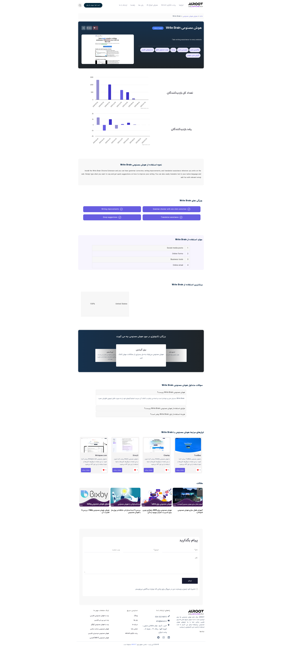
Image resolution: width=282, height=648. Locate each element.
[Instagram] (163, 637)
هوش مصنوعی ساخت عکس (99, 629)
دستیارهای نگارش (147, 50)
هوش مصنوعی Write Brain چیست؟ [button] (171, 392)
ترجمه (173, 50)
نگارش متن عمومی (193, 55)
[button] (80, 5)
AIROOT (133, 644)
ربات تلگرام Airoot (168, 5)
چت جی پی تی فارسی (101, 620)
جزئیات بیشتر (180, 470)
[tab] (141, 392)
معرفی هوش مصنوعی (190, 16)
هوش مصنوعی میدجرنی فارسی (98, 633)
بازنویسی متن (182, 50)
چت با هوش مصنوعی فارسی (99, 616)
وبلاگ (136, 616)
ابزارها (181, 5)
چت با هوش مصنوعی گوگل (100, 625)
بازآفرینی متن (194, 50)
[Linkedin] (169, 637)
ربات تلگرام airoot (131, 633)
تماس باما (134, 629)
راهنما (132, 5)
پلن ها (140, 5)
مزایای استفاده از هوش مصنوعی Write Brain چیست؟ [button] (164, 408)
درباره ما (135, 625)
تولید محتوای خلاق (162, 50)
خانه (201, 16)
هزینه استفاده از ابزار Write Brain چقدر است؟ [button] (167, 414)
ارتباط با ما (123, 5)
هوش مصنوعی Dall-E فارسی (99, 638)
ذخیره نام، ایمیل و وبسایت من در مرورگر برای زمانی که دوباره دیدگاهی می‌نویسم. (165, 589)
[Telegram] (158, 637)
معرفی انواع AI (152, 5)
